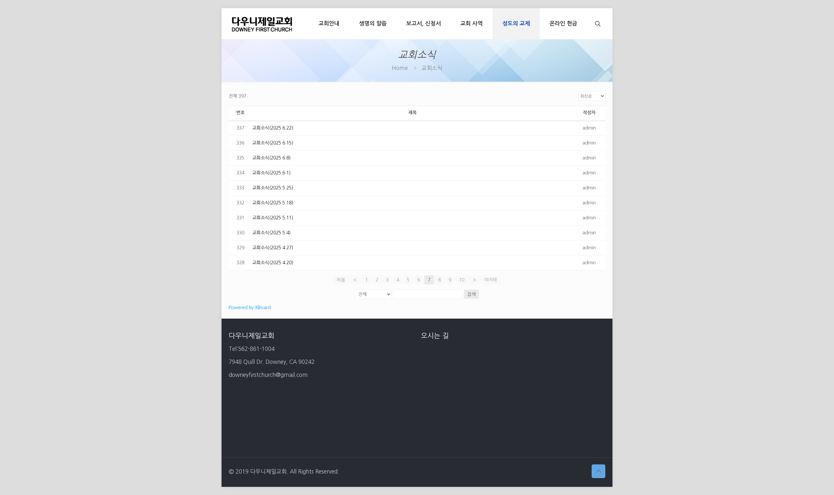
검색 (471, 294)
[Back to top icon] (598, 471)
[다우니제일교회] (262, 23)
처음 (341, 280)
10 (461, 280)
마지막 (490, 280)
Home (400, 68)
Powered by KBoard (250, 307)
